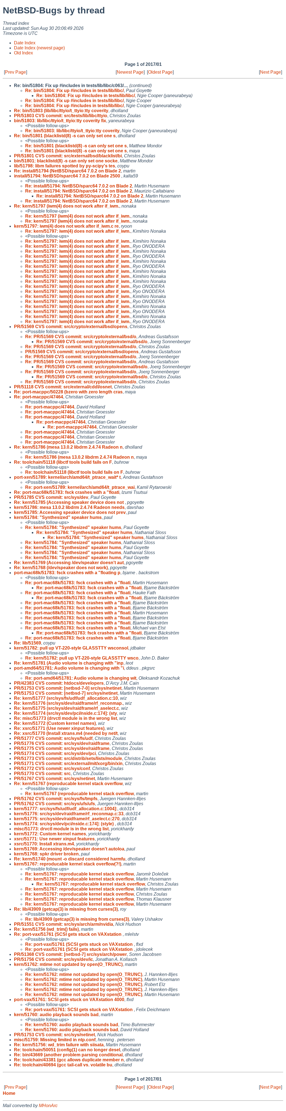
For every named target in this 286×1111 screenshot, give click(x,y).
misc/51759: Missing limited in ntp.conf (55, 1039)
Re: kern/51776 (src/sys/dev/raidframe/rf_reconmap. (68, 703)
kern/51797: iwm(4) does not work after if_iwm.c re (66, 226)
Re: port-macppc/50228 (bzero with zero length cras (68, 391)
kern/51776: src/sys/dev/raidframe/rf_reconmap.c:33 (68, 813)
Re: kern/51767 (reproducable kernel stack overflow (68, 783)
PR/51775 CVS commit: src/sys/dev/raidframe (61, 748)
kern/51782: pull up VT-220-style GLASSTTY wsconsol (71, 648)
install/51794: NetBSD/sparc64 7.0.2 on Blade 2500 (67, 176)
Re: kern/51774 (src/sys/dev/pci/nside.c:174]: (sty (65, 713)
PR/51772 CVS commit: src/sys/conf (52, 768)
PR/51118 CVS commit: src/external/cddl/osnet (63, 386)
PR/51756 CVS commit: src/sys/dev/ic (53, 959)
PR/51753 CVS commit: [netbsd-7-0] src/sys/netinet (67, 688)
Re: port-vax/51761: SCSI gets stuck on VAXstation (79, 1009)
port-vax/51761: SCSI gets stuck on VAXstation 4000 (69, 999)
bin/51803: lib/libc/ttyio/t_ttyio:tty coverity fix (60, 120)
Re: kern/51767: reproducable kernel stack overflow (79, 874)
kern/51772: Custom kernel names (50, 833)
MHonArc (48, 1105)
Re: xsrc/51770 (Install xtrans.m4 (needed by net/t (66, 733)
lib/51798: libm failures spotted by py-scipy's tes (64, 165)
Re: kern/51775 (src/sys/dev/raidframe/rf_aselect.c (66, 708)
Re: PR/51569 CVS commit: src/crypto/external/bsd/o (80, 336)
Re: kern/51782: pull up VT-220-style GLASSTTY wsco (82, 658)
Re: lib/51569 (27, 643)
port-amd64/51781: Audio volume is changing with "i (69, 668)
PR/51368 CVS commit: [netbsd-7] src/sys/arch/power (70, 954)
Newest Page (130, 72)
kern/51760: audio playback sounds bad (56, 1014)
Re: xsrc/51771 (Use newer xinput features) (59, 728)
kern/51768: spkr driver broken (46, 854)
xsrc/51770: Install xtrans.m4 (44, 843)
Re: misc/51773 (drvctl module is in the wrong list (65, 718)
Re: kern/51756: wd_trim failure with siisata (59, 1044)
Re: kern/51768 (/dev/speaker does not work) (61, 567)
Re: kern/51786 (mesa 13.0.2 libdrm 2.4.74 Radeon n (68, 447)
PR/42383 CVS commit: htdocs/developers (59, 683)
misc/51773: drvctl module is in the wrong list (61, 828)
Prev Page (15, 72)
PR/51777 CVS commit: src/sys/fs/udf (53, 738)
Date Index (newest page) (39, 47)
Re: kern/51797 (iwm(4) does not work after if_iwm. (66, 206)
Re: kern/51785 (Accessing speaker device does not (69, 502)
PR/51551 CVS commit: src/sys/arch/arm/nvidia (63, 924)
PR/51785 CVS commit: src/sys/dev (51, 497)
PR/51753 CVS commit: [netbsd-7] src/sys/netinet (66, 693)
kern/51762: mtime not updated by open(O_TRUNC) (68, 964)
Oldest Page (160, 72)
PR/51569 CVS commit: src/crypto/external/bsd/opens (70, 326)
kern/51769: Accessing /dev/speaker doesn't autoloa (69, 849)
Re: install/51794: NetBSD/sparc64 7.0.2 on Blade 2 (78, 186)
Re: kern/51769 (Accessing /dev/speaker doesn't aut (69, 562)
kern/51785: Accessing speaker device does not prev (70, 512)
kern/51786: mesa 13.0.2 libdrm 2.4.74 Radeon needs (69, 507)
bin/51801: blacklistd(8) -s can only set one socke (66, 160)
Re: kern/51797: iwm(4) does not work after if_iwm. (77, 231)
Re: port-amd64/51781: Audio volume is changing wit (80, 678)
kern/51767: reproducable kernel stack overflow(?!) (67, 864)
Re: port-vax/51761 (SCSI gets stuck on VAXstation (68, 934)
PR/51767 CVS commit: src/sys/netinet (54, 778)
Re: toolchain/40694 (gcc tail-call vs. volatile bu (63, 1064)
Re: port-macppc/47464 (38, 397)
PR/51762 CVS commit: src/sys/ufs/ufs (54, 803)
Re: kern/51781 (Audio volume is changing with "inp (68, 663)
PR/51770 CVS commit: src (42, 773)
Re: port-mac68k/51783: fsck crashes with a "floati (66, 492)
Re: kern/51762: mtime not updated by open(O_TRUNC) (83, 974)
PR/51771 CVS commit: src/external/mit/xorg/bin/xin (68, 763)
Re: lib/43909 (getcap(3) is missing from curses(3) (66, 909)
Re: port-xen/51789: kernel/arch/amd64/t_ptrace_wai (80, 487)
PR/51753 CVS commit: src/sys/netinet (54, 1034)
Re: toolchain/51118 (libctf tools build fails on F (63, 462)
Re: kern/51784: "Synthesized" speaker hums (73, 527)
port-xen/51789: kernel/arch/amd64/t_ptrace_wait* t (67, 477)
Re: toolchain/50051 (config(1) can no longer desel (67, 1049)
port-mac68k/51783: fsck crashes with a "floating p (67, 572)
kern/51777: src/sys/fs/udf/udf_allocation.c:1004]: (65, 808)
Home (9, 1093)
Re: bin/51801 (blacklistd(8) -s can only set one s (65, 135)
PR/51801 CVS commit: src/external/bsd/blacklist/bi (68, 155)
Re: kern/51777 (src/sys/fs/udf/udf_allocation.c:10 (66, 698)
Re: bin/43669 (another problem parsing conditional (68, 1054)
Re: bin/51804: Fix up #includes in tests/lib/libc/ (74, 90)
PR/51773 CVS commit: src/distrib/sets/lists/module (68, 758)
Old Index (23, 52)
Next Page (270, 72)
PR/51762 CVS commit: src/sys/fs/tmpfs (55, 798)
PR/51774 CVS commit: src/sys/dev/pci (55, 753)
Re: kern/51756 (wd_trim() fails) (46, 929)
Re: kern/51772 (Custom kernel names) (55, 723)
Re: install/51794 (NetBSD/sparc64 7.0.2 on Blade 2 (67, 171)
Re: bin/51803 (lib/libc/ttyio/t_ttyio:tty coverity (61, 110)
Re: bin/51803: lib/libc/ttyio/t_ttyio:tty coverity (72, 130)
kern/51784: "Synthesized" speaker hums (58, 517)
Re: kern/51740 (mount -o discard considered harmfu (69, 859)
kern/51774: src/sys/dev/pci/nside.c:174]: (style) (64, 823)
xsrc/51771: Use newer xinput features (54, 838)
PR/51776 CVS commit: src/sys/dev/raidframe (61, 743)
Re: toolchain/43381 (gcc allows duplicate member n (69, 1059)
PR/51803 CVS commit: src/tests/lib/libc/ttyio (60, 115)
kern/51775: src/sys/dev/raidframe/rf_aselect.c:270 (67, 818)
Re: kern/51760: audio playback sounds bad (71, 1024)
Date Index (24, 42)
